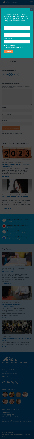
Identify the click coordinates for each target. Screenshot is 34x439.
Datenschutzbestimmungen (14, 47)
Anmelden (8, 51)
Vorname (6, 25)
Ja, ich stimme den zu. (15, 46)
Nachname (7, 32)
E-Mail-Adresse (8, 38)
